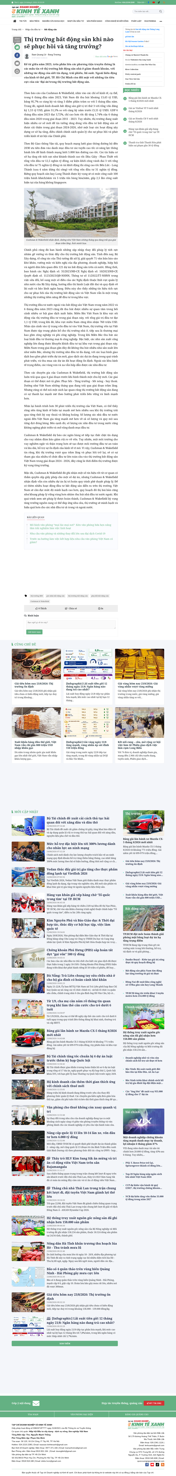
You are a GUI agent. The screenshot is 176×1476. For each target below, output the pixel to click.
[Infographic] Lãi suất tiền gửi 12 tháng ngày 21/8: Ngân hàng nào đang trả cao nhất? (86, 686)
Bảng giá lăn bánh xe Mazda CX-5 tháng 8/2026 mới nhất (143, 840)
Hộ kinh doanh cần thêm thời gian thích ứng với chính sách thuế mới (81, 1084)
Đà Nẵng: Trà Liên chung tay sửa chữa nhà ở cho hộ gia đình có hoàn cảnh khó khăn (81, 977)
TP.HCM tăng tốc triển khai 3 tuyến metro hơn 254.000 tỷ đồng (145, 995)
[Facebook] (148, 2)
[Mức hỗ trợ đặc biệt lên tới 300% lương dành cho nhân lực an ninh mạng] (28, 851)
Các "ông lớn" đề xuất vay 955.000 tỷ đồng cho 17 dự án (144, 1093)
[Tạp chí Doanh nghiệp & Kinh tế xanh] (36, 11)
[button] (141, 2)
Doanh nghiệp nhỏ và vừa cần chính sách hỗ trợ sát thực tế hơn (144, 1059)
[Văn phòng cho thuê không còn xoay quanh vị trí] (28, 1115)
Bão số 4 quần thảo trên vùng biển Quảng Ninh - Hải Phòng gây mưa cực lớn (78, 1271)
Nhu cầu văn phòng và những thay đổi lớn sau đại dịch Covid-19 (67, 533)
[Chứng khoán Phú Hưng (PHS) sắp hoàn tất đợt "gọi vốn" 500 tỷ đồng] (28, 958)
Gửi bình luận (34, 632)
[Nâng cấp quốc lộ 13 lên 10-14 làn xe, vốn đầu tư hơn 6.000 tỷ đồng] (28, 1140)
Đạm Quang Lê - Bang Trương (46, 54)
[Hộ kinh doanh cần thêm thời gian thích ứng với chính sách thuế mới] (28, 1089)
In (101, 608)
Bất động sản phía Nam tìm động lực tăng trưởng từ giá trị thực (144, 972)
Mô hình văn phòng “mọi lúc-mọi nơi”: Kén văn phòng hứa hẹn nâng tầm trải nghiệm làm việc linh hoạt (70, 526)
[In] (17, 71)
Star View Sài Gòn (132, 79)
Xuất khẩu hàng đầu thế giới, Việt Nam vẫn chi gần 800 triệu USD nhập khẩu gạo (35, 745)
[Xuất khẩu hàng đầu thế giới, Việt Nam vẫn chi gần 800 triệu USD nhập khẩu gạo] (36, 722)
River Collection (131, 69)
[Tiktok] (158, 2)
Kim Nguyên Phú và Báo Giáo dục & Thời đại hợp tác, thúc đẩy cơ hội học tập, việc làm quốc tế (81, 924)
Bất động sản (135, 908)
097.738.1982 (155, 1403)
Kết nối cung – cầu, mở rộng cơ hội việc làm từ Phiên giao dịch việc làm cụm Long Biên (139, 745)
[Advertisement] (143, 168)
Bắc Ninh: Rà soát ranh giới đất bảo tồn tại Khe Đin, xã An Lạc (143, 1070)
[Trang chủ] (15, 21)
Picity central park (133, 74)
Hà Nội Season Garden (134, 41)
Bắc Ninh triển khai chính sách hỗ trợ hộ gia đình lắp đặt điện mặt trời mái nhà (144, 1082)
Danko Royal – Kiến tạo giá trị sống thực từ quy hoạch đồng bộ (145, 961)
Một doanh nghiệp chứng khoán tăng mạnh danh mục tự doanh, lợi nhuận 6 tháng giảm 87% (143, 1140)
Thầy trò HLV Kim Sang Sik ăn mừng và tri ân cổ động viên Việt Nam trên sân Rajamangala (82, 1162)
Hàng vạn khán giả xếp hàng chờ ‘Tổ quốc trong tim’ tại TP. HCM (78, 897)
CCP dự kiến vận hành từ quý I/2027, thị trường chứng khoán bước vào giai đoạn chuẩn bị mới (144, 1187)
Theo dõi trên (101, 56)
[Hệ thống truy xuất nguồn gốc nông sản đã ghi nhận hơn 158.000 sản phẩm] (28, 1226)
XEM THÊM (64, 1343)
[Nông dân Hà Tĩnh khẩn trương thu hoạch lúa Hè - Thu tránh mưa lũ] (28, 1251)
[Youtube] (153, 2)
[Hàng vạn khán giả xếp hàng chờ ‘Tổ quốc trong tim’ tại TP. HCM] (28, 902)
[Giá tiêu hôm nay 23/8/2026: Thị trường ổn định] (36, 664)
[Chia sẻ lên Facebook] (17, 55)
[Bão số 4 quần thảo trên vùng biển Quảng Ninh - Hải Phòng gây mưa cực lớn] (28, 1277)
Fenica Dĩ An (130, 84)
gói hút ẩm (129, 36)
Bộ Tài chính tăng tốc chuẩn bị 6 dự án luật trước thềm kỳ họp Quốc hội (79, 1058)
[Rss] (164, 2)
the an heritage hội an (134, 46)
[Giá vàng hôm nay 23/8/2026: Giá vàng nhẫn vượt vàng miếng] (139, 664)
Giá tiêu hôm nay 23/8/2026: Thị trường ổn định (34, 685)
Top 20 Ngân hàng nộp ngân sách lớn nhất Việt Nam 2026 (144, 1175)
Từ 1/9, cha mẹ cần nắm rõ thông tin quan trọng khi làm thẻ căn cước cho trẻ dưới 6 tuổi (79, 1005)
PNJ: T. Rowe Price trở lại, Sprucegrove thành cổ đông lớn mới (143, 1164)
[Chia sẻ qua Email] (17, 63)
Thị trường (133, 813)
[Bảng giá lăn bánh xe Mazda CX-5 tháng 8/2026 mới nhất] (28, 1038)
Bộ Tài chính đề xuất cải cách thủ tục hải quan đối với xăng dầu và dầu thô (78, 820)
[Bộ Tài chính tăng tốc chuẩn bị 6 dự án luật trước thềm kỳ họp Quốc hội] (28, 1064)
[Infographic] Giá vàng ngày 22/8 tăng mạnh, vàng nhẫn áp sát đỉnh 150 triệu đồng (87, 745)
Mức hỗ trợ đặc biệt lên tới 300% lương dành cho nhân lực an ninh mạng (81, 846)
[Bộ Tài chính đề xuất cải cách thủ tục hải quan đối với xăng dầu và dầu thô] (28, 826)
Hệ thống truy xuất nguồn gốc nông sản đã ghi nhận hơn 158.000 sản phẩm (82, 1220)
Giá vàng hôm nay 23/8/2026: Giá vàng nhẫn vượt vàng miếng (138, 685)
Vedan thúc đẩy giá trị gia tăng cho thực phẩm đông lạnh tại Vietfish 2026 (82, 871)
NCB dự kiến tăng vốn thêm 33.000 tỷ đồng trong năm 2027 (144, 1198)
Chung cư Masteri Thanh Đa (136, 55)
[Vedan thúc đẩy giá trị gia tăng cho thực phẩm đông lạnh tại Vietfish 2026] (28, 877)
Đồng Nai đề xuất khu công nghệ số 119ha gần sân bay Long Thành (144, 983)
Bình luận (17, 39)
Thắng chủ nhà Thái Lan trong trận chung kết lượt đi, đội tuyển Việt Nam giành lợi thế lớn (81, 1192)
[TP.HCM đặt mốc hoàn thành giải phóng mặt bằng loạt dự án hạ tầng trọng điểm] (143, 918)
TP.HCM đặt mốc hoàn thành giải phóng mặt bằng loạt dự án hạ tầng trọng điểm (143, 937)
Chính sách (133, 1007)
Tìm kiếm (160, 11)
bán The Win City (148, 64)
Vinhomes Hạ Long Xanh (140, 60)
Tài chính (132, 1112)
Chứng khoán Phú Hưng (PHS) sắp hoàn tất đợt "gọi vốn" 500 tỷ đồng (80, 952)
